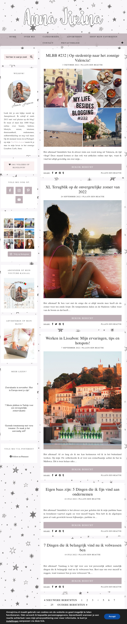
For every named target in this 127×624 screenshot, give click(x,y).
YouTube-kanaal (18, 142)
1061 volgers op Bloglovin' (20, 166)
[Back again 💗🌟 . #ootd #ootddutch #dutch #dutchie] (8, 233)
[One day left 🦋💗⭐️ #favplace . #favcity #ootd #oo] (19, 233)
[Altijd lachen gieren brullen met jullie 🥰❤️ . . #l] (8, 244)
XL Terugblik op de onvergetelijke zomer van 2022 (83, 189)
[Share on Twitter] (56, 173)
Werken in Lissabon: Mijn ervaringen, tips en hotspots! (82, 340)
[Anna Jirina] (63, 16)
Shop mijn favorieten (104, 36)
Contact (48, 43)
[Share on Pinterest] (60, 173)
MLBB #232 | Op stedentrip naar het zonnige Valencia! (82, 58)
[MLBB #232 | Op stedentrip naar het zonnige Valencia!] (83, 146)
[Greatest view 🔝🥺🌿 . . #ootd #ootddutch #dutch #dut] (29, 223)
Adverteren (74, 36)
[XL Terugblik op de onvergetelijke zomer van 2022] (83, 297)
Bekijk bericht (82, 166)
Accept (112, 616)
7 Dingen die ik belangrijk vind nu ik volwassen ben (82, 547)
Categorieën (51, 36)
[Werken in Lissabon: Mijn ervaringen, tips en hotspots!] (83, 448)
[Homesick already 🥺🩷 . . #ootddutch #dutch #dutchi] (8, 223)
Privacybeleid (70, 43)
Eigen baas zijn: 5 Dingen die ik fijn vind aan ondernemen (82, 492)
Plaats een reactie (92, 64)
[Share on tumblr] (63, 173)
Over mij (29, 36)
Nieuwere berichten (61, 600)
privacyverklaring (44, 618)
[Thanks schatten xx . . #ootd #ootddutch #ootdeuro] (29, 244)
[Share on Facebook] (52, 173)
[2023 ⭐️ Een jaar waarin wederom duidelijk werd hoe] (29, 233)
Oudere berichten (71, 604)
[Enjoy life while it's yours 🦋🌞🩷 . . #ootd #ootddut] (19, 223)
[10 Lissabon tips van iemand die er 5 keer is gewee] (19, 244)
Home (12, 36)
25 (52, 604)
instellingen (12, 621)
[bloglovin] (122, 43)
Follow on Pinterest (20, 456)
